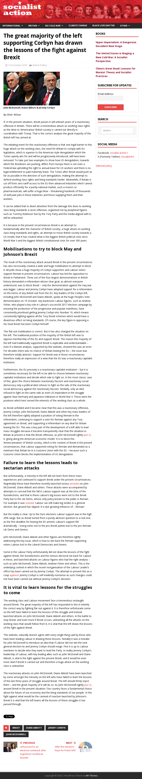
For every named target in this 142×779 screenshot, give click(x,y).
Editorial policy (104, 165)
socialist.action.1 (119, 152)
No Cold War (52, 25)
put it (87, 434)
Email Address (105, 94)
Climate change (78, 25)
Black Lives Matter (103, 25)
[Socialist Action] (71, 20)
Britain (32, 25)
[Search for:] (117, 131)
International (11, 25)
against (14, 575)
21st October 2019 (17, 65)
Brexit (16, 727)
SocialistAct (127, 156)
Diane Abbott (34, 727)
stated (29, 503)
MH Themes (91, 775)
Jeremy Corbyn (56, 727)
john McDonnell (16, 734)
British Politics (40, 65)
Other (123, 25)
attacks (74, 483)
